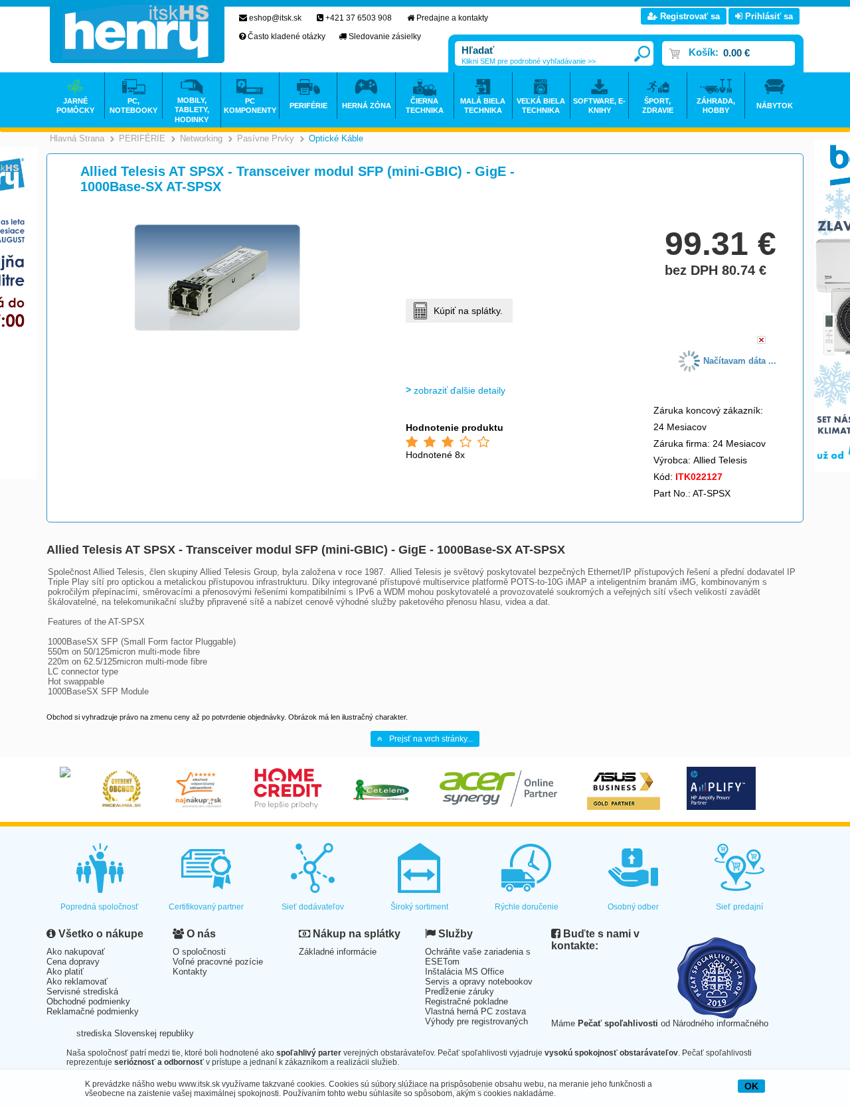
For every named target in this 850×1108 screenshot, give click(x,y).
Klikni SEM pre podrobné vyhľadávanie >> (529, 61)
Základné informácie (338, 952)
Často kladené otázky (286, 36)
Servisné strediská (82, 991)
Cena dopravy (73, 962)
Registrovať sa (688, 16)
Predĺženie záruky (459, 991)
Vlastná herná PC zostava (475, 1011)
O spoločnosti (199, 952)
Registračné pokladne (466, 1001)
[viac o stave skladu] (761, 341)
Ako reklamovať (77, 982)
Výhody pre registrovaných (476, 1021)
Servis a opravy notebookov (479, 982)
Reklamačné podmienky (92, 1011)
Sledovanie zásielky (385, 36)
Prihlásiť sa (767, 16)
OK (751, 1086)
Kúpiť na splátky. (468, 310)
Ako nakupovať (75, 952)
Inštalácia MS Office (464, 972)
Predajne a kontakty (452, 18)
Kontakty (190, 972)
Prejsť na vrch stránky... (431, 739)
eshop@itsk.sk (275, 18)
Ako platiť (65, 972)
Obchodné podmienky (88, 1001)
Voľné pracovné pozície (218, 962)
